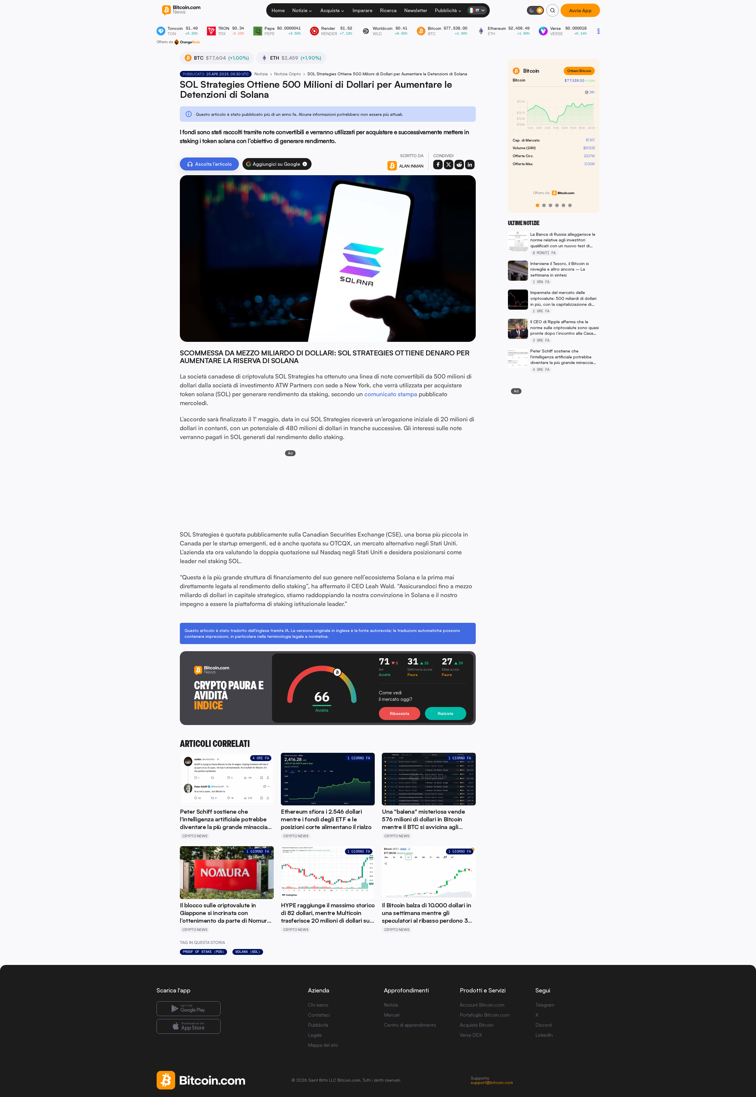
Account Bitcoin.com (482, 1005)
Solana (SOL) (247, 952)
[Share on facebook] (438, 164)
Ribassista (399, 713)
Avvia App (580, 10)
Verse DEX (471, 1035)
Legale (315, 1035)
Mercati (392, 1015)
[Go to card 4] (557, 205)
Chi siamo (318, 1005)
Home (278, 10)
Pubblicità (446, 10)
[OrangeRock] (187, 42)
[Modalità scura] (535, 10)
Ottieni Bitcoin (579, 71)
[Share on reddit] (459, 164)
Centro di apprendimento (410, 1025)
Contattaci (319, 1015)
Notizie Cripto (287, 73)
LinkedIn (544, 1035)
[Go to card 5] (563, 205)
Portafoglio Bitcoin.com (484, 1015)
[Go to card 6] (570, 205)
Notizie (299, 10)
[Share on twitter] (448, 164)
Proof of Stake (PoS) (203, 952)
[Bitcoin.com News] (181, 10)
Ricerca (388, 10)
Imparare (362, 10)
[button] (304, 164)
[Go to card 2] (544, 205)
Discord (543, 1025)
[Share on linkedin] (470, 164)
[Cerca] (552, 10)
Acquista (330, 10)
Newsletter (415, 10)
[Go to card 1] (537, 205)
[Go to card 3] (550, 205)
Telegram (544, 1005)
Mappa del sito (323, 1045)
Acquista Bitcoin (476, 1025)
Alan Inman (411, 166)
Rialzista (445, 713)
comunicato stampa (390, 394)
